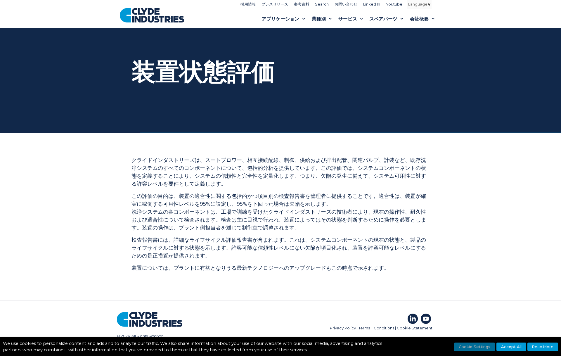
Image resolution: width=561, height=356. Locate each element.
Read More (542, 346)
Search (322, 4)
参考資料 (301, 4)
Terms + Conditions (376, 328)
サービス (347, 19)
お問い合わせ (346, 4)
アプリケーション (280, 19)
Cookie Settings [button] (474, 346)
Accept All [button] (511, 346)
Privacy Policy (343, 328)
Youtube (394, 4)
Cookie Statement (414, 328)
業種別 (319, 19)
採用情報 (248, 4)
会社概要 (419, 19)
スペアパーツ (383, 19)
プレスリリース (275, 4)
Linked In (371, 4)
